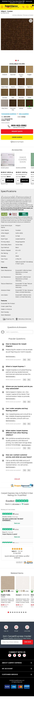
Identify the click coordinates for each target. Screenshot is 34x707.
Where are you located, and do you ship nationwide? (19, 387)
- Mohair (6, 596)
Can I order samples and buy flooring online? (17, 409)
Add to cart (10, 180)
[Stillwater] (9, 591)
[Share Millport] (31, 21)
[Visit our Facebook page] (14, 655)
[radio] (4, 70)
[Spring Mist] (7, 591)
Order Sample (17, 137)
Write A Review (17, 15)
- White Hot (22, 595)
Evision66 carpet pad (17, 209)
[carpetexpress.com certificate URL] (24, 562)
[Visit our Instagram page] (24, 655)
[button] (2, 7)
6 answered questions (9, 114)
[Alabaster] (21, 591)
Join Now (27, 642)
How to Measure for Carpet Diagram (16, 345)
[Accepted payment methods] (17, 686)
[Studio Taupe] (24, 591)
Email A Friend (28, 15)
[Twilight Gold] (4, 591)
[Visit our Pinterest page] (9, 655)
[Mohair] (2, 591)
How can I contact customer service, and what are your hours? (19, 456)
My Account (7, 668)
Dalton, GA (21, 2)
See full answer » (10, 356)
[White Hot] (17, 591)
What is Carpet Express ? (15, 366)
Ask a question (24, 114)
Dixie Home (6, 13)
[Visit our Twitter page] (19, 655)
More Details (5, 122)
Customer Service (10, 674)
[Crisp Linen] (19, 591)
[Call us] (23, 6)
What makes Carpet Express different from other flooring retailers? (17, 433)
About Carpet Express (12, 663)
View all (17, 479)
